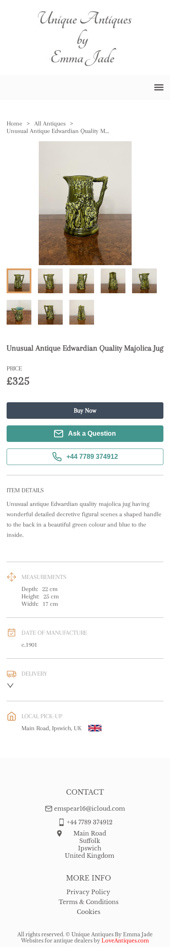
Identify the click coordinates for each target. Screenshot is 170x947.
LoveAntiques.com (125, 941)
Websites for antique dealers (56, 941)
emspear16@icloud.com (89, 808)
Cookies (88, 912)
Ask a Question (92, 433)
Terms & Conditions (88, 902)
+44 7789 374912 (92, 456)
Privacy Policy (88, 892)
